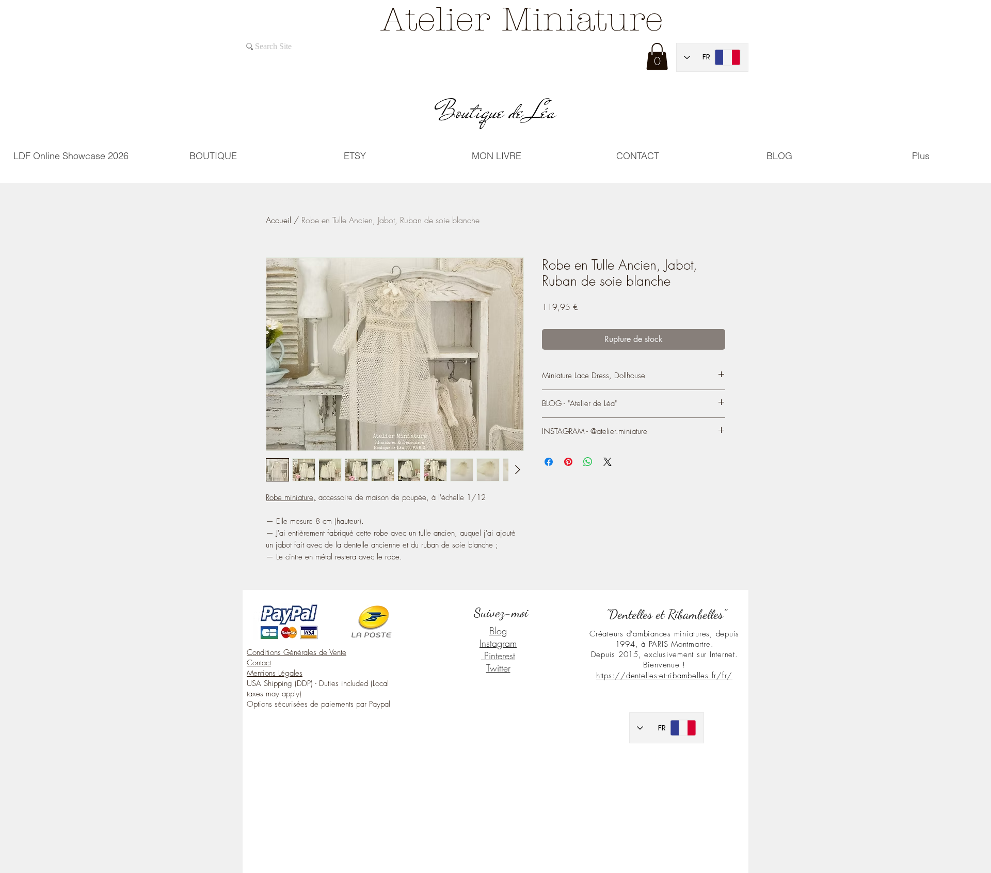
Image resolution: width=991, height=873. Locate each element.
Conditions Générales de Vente (296, 652)
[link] (657, 56)
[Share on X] (607, 462)
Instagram (498, 643)
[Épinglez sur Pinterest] (568, 462)
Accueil (278, 220)
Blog (498, 631)
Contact (259, 663)
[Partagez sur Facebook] (548, 462)
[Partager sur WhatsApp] (588, 462)
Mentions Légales (274, 673)
